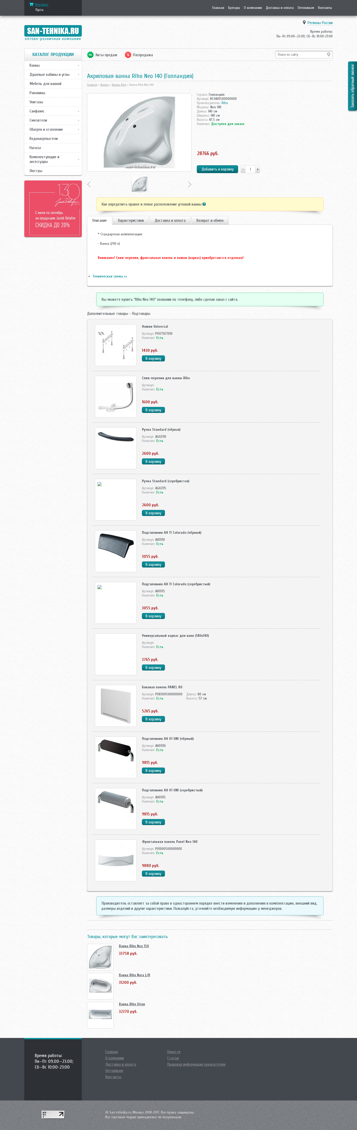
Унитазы (36, 102)
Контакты (325, 7)
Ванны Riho (119, 85)
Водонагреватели (44, 138)
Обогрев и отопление (46, 129)
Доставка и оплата (280, 7)
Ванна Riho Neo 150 (134, 946)
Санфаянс (37, 111)
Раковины (37, 92)
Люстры (36, 170)
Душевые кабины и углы (50, 74)
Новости (173, 1051)
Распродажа (143, 55)
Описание (99, 220)
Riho (225, 103)
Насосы (35, 147)
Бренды (234, 7)
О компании (253, 7)
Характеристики (131, 220)
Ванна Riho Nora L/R (134, 975)
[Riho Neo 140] (139, 132)
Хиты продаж (106, 55)
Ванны (35, 65)
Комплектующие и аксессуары (44, 159)
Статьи (173, 1058)
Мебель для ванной (45, 83)
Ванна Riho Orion (132, 1004)
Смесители (38, 120)
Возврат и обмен (210, 220)
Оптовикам (306, 7)
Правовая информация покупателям (196, 1064)
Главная (218, 7)
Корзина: (42, 4)
